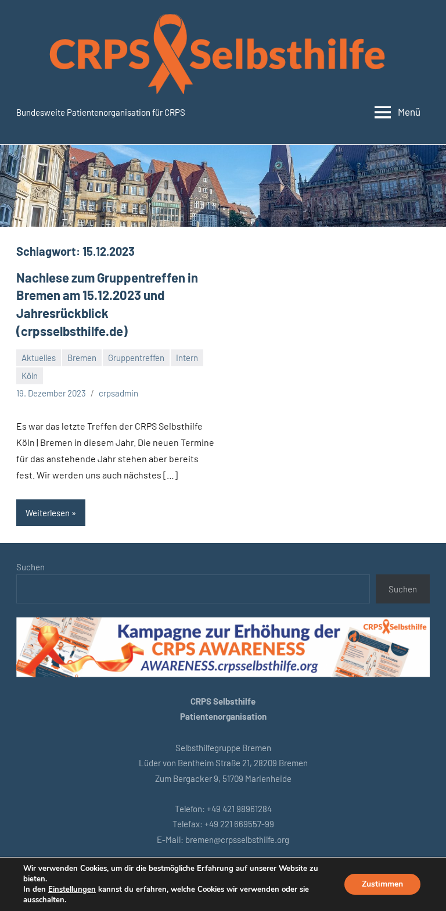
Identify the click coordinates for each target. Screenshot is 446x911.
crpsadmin (118, 393)
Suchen (30, 567)
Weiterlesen (48, 513)
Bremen (81, 357)
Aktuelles (38, 357)
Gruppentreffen (136, 357)
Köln (29, 375)
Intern (187, 357)
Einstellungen (72, 889)
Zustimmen (382, 883)
